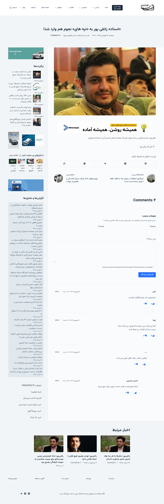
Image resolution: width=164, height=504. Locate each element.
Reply (57, 292)
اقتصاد (71, 7)
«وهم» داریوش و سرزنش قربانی (30, 357)
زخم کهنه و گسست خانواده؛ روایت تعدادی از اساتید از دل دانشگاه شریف (20, 110)
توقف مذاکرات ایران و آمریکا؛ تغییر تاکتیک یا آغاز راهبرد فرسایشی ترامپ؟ (26, 336)
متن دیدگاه (151, 239)
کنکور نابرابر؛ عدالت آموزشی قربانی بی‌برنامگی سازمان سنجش (29, 350)
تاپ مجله (81, 35)
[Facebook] (145, 163)
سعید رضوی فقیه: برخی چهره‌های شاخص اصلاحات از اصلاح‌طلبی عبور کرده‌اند (26, 265)
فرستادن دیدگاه (147, 274)
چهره (64, 35)
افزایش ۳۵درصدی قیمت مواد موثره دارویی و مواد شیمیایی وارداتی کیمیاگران (26, 215)
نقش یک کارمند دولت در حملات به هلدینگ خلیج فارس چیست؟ (21, 74)
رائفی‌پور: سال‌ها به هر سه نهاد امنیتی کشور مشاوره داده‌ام (117, 458)
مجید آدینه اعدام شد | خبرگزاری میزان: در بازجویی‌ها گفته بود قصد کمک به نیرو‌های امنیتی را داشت (26, 243)
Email (101, 226)
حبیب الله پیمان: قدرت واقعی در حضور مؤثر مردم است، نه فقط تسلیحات (20, 98)
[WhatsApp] (84, 163)
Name (152, 226)
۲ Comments (76, 462)
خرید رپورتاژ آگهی (34, 411)
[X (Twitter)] (125, 163)
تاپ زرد (87, 35)
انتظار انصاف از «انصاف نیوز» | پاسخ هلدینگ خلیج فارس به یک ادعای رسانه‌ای (20, 86)
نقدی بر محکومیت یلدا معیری (30, 342)
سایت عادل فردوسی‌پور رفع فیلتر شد (28, 362)
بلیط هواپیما (36, 392)
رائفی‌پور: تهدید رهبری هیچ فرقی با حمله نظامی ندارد (82, 458)
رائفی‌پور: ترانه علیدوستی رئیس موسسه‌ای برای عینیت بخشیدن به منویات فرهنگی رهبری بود (48, 459)
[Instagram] (25, 494)
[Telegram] (105, 163)
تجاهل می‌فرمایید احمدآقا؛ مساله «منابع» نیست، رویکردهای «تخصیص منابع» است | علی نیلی (26, 275)
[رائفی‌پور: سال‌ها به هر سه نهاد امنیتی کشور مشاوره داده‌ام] (115, 443)
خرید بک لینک (35, 417)
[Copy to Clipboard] (64, 163)
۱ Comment (111, 462)
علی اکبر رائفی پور (147, 146)
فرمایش (69, 35)
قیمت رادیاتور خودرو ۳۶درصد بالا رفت (28, 319)
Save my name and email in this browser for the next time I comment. (127, 267)
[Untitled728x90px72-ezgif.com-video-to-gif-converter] (105, 127)
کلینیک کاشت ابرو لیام (32, 398)
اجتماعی (84, 7)
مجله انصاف (45, 7)
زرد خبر (75, 35)
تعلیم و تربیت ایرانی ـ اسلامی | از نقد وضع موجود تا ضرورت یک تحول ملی (26, 295)
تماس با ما (65, 479)
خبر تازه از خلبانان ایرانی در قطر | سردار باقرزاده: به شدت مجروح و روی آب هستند (26, 370)
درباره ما (111, 479)
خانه (106, 7)
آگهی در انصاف (39, 479)
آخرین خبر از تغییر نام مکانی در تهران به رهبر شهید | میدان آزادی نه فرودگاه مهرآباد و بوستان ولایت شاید (26, 255)
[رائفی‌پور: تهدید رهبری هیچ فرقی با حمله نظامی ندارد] (82, 443)
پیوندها (88, 479)
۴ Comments (55, 35)
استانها (33, 7)
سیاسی (97, 7)
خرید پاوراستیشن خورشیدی (30, 404)
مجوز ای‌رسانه (12, 479)
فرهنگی (59, 7)
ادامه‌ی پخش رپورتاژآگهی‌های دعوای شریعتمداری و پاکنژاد (20, 121)
